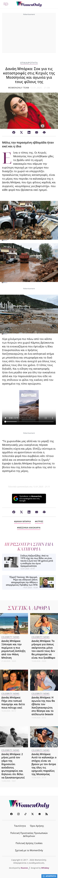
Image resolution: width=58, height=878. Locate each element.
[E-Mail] (36, 132)
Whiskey (45, 868)
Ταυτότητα (20, 825)
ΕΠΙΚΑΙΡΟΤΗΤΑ (29, 62)
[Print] (44, 132)
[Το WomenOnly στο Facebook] (11, 814)
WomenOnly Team (18, 87)
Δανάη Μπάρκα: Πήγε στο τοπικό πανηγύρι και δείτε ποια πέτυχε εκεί (13, 702)
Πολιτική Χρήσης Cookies (29, 843)
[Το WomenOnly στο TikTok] (25, 814)
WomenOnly (29, 804)
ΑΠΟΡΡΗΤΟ (51, 876)
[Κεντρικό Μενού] (5, 4)
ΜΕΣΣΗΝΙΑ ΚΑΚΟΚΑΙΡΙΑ (29, 527)
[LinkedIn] (29, 132)
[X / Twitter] (21, 132)
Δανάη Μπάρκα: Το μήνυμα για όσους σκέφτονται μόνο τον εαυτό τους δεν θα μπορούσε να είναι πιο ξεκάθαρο (43, 649)
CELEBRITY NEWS (10, 637)
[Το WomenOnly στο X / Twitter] (32, 814)
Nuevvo (24, 868)
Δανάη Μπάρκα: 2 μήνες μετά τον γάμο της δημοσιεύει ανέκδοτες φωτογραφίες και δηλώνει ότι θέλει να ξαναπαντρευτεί (13, 765)
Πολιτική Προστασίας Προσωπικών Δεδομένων (29, 834)
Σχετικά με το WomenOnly (29, 850)
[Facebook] (13, 132)
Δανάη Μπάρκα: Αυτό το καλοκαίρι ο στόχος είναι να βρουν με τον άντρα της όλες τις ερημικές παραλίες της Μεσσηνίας (44, 764)
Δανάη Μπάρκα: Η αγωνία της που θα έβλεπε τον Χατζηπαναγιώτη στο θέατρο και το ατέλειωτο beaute (43, 706)
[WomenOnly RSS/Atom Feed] (46, 814)
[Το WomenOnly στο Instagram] (18, 814)
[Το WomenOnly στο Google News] (39, 814)
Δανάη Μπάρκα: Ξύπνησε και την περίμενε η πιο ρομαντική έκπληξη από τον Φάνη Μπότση (13, 649)
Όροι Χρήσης (37, 825)
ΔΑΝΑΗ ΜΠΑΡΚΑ (23, 521)
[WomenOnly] (29, 4)
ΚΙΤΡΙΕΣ (39, 521)
